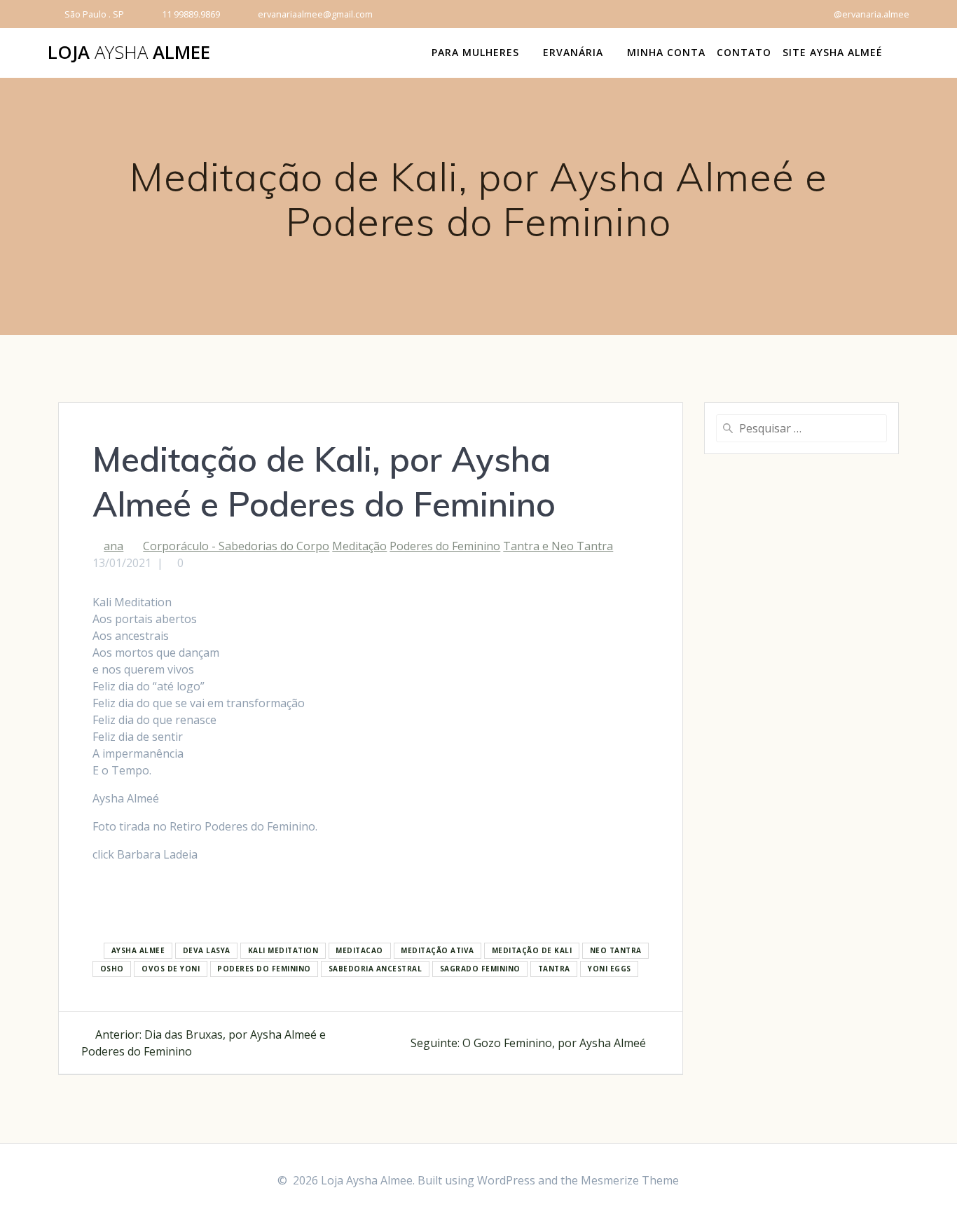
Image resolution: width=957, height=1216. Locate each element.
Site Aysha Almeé (833, 52)
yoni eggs (609, 969)
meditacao (359, 951)
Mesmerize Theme (630, 1180)
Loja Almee (129, 52)
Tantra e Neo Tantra (558, 546)
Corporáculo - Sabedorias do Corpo (236, 546)
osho (112, 969)
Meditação (359, 546)
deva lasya (206, 951)
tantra (554, 969)
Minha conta (666, 52)
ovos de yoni (171, 969)
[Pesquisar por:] (801, 428)
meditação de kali (532, 951)
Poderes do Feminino (445, 546)
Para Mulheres (475, 52)
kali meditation (283, 951)
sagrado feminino (480, 969)
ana (113, 546)
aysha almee (138, 951)
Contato (744, 52)
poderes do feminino (264, 969)
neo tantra (616, 951)
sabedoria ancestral (375, 969)
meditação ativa (437, 951)
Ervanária (573, 52)
